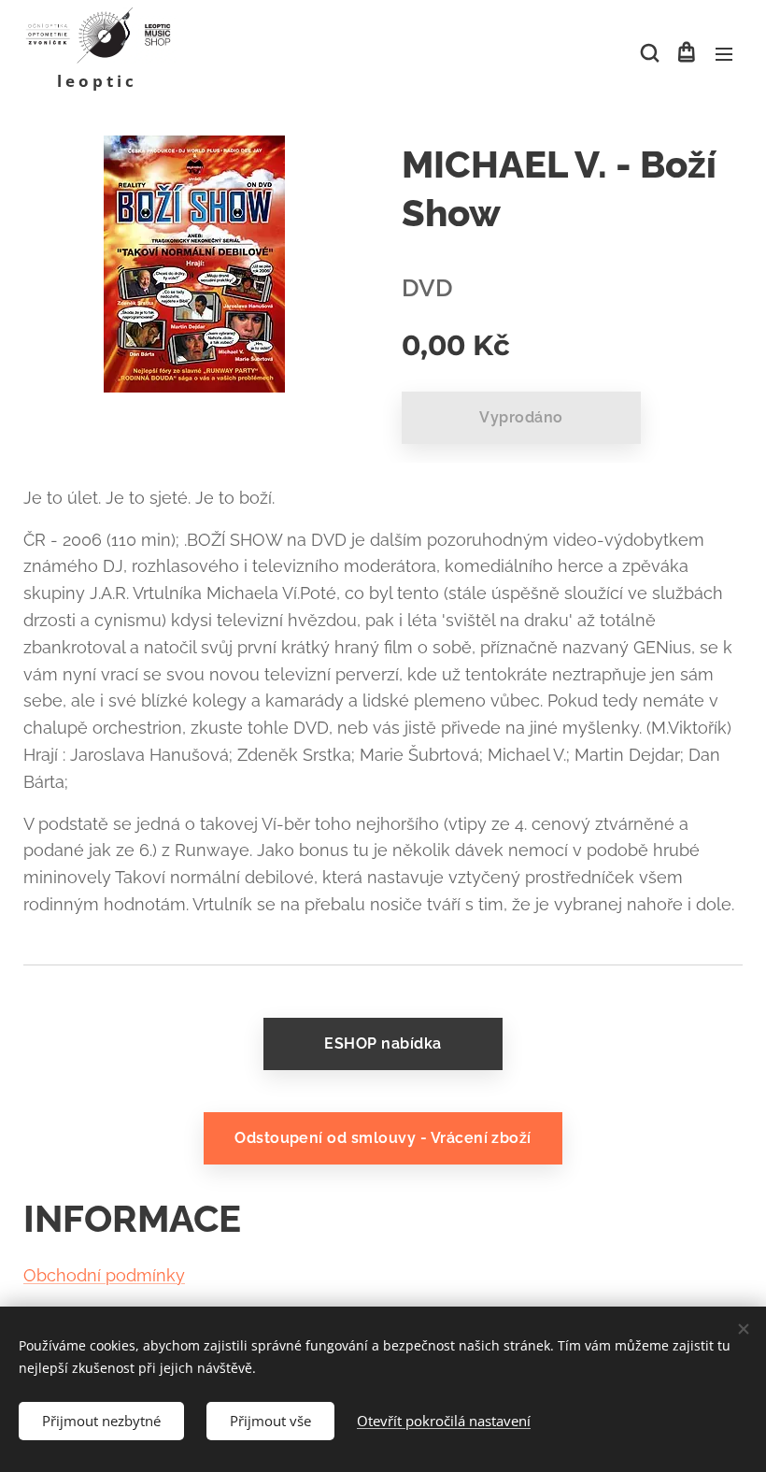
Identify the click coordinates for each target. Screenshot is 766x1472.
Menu (724, 53)
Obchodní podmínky (104, 1275)
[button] (648, 53)
